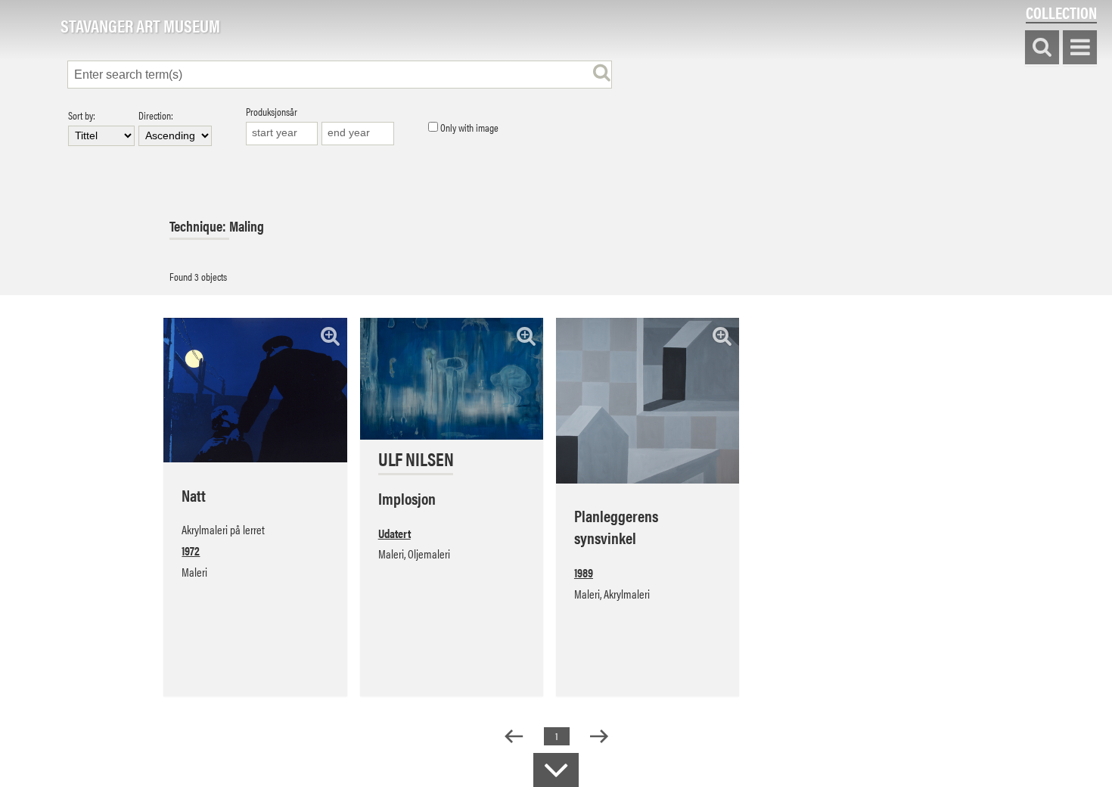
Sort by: (81, 116)
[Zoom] (330, 335)
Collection (1061, 12)
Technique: (199, 226)
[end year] (357, 133)
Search (1042, 48)
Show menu (1080, 48)
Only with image (468, 128)
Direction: (155, 116)
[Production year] (282, 133)
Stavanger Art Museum (140, 26)
